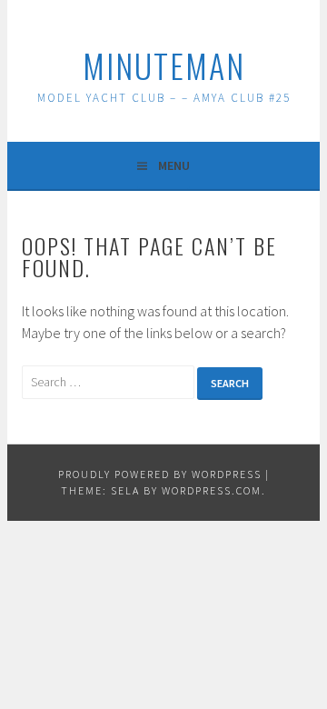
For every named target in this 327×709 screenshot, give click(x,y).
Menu (174, 165)
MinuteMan (164, 65)
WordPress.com (212, 490)
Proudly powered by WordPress (160, 474)
